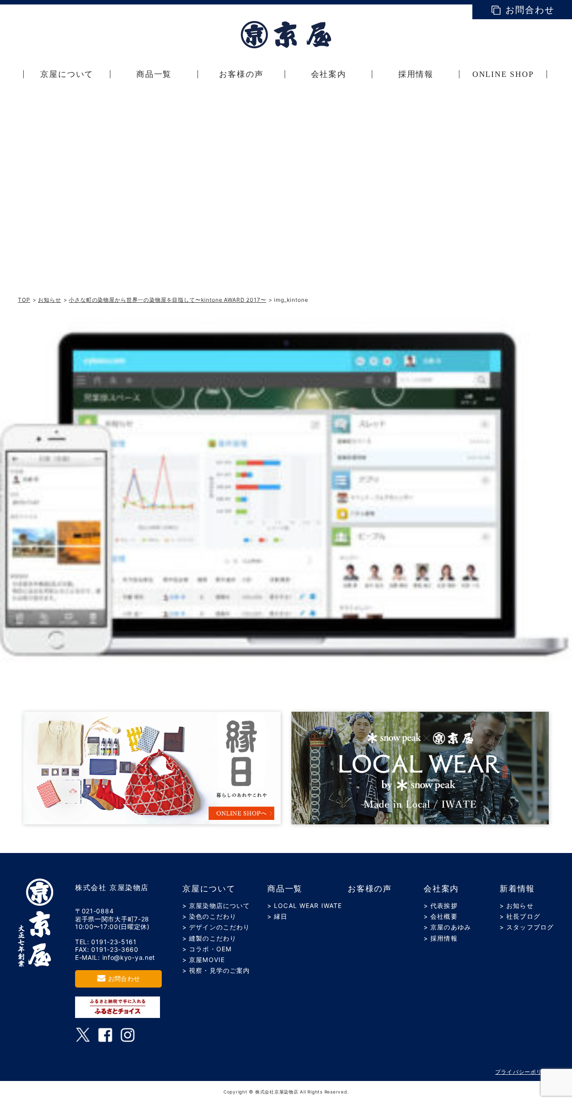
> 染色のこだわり (209, 916)
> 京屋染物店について (216, 905)
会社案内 (441, 888)
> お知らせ (517, 905)
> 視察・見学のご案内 (216, 970)
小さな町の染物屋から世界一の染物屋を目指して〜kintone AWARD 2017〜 (167, 299)
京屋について (209, 888)
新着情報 (517, 888)
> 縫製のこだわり (209, 938)
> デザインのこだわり (216, 927)
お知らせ (49, 299)
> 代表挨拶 (441, 905)
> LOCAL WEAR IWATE (304, 905)
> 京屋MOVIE (203, 959)
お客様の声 (370, 888)
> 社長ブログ (520, 916)
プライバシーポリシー (524, 1071)
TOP (24, 299)
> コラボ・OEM (206, 949)
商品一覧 (285, 888)
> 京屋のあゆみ (447, 927)
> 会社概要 (441, 916)
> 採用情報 (441, 938)
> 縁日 (277, 916)
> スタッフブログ (527, 927)
